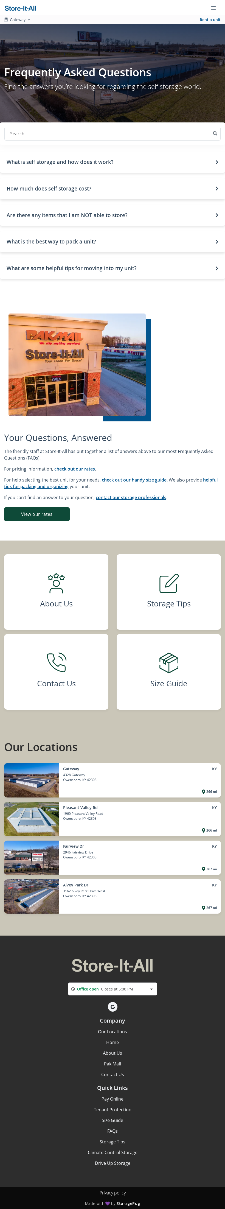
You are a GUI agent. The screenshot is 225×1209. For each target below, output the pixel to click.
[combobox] (112, 989)
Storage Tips (112, 1142)
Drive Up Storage (112, 1163)
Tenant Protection (112, 1110)
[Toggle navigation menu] (216, 7)
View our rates (37, 514)
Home (112, 1042)
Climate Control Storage (112, 1152)
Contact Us (112, 1074)
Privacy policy (113, 1193)
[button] (112, 162)
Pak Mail (112, 1064)
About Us (112, 1053)
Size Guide (112, 1120)
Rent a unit (210, 19)
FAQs (112, 1131)
